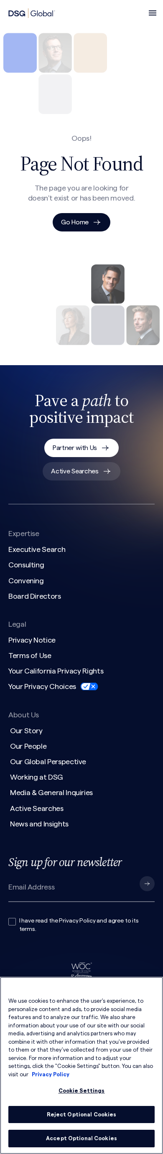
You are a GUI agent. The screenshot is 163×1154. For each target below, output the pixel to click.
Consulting (26, 565)
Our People (28, 746)
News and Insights (39, 824)
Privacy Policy (77, 921)
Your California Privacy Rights (55, 671)
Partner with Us (75, 448)
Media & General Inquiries (51, 792)
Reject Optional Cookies (82, 1114)
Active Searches (74, 471)
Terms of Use (29, 655)
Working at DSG (36, 777)
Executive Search (36, 549)
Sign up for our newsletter (65, 862)
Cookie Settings (82, 1090)
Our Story (26, 731)
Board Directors (34, 596)
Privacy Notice (32, 640)
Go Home (75, 222)
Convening (26, 581)
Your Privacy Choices (42, 686)
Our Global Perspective (48, 761)
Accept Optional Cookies (81, 1138)
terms (27, 929)
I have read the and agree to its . (79, 925)
